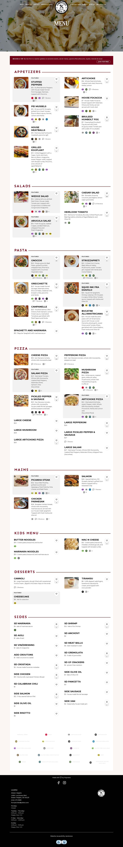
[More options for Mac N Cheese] (107, 540)
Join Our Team (76, 4)
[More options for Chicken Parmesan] (56, 499)
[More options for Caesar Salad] (107, 193)
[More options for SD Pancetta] (107, 682)
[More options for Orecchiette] (56, 284)
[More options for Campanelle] (56, 307)
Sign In (92, 4)
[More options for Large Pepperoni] (107, 423)
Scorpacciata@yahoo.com (20, 802)
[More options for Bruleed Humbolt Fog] (107, 117)
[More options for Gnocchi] (56, 257)
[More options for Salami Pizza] (56, 370)
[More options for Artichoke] (107, 79)
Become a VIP (101, 4)
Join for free (103, 62)
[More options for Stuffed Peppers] (56, 79)
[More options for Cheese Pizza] (56, 356)
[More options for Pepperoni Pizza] (107, 356)
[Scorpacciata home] (61, 7)
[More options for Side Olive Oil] (56, 704)
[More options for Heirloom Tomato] (107, 213)
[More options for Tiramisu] (107, 579)
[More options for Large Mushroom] (56, 431)
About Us (28, 4)
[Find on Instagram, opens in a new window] (64, 783)
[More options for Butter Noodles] (56, 540)
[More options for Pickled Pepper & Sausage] (56, 397)
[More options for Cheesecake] (56, 594)
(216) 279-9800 (16, 800)
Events (84, 4)
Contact (36, 4)
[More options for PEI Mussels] (56, 107)
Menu (22, 4)
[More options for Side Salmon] (56, 694)
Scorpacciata (101, 793)
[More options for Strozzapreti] (107, 257)
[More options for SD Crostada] (56, 665)
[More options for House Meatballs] (56, 128)
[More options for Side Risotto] (56, 714)
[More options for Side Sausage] (107, 692)
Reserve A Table (46, 4)
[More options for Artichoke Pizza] (107, 396)
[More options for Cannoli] (56, 579)
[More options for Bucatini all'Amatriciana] (107, 312)
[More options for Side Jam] (107, 702)
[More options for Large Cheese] (56, 421)
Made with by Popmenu (36, 777)
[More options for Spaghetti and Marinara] (56, 331)
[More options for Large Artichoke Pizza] (56, 440)
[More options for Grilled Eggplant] (56, 148)
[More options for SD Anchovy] (107, 634)
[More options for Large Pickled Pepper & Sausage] (107, 433)
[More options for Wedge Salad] (56, 193)
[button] (36, 89)
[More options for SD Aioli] (56, 636)
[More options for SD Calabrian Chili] (56, 684)
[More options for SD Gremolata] (107, 653)
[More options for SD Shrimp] (107, 624)
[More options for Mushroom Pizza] (107, 370)
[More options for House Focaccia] (107, 98)
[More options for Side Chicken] (56, 675)
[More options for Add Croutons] (56, 655)
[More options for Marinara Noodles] (56, 552)
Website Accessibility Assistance (61, 836)
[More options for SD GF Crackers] (107, 663)
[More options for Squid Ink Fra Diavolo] (107, 284)
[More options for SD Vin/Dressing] (56, 646)
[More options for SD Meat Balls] (107, 644)
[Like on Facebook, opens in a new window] (58, 783)
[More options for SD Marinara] (56, 624)
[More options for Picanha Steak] (56, 477)
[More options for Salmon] (107, 477)
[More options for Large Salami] (107, 448)
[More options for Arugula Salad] (56, 218)
